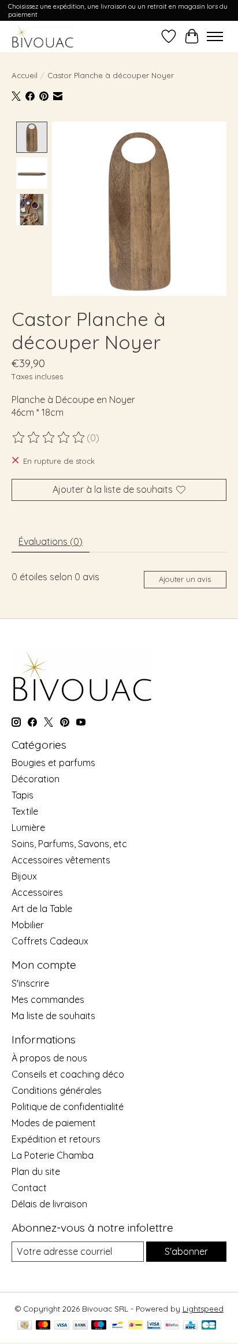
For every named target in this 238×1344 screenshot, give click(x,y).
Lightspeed (203, 1308)
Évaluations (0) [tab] (50, 541)
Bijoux (24, 876)
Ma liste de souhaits (53, 1015)
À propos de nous (49, 1058)
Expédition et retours (56, 1139)
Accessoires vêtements (61, 860)
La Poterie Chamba (53, 1155)
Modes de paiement (54, 1123)
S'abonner (186, 1251)
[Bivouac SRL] (43, 36)
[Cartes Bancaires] (209, 1325)
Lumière (28, 827)
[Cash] (24, 1325)
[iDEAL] (135, 1325)
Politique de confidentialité (68, 1106)
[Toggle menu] (214, 36)
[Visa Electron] (154, 1325)
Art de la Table (42, 908)
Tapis (23, 795)
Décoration (36, 779)
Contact (29, 1187)
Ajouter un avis (185, 579)
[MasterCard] (43, 1325)
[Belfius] (172, 1325)
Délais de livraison (49, 1204)
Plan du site (36, 1171)
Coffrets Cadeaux (50, 941)
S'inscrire (30, 983)
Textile (25, 811)
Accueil (25, 75)
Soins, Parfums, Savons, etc (69, 843)
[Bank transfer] (80, 1325)
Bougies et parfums (53, 762)
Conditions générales (57, 1090)
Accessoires (37, 892)
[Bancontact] (117, 1325)
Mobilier (28, 925)
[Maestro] (98, 1325)
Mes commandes (48, 999)
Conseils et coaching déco (68, 1074)
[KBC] (190, 1325)
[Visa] (61, 1325)
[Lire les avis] (49, 438)
